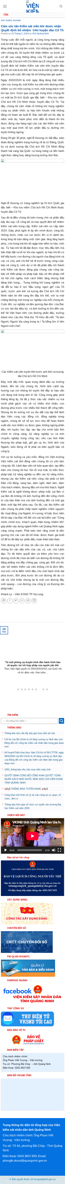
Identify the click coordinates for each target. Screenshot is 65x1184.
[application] (32, 836)
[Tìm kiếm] (61, 6)
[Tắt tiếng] (53, 850)
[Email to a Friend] (22, 600)
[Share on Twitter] (16, 600)
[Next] (63, 653)
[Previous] (2, 653)
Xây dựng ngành (11, 20)
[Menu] (5, 6)
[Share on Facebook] (10, 600)
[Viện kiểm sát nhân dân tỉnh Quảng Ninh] (32, 6)
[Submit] (61, 721)
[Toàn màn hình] (59, 850)
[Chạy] (5, 850)
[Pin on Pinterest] (28, 600)
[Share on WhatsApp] (3, 600)
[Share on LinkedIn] (34, 600)
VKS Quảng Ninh (40, 33)
